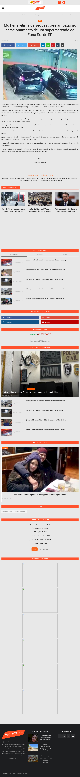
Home (10, 15)
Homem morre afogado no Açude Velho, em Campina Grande (40, 495)
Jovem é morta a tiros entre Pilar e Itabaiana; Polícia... (45, 737)
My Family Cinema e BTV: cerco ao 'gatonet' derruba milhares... (40, 210)
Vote (34, 549)
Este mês (40, 254)
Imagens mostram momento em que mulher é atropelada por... (46, 298)
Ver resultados (43, 549)
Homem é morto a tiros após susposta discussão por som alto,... (46, 260)
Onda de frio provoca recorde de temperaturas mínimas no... (13, 210)
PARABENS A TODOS (41, 543)
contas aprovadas (20, 512)
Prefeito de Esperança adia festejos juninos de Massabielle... (45, 748)
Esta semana (14, 254)
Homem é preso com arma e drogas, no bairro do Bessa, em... (46, 269)
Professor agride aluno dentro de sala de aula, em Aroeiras (46, 759)
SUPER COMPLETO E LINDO (41, 536)
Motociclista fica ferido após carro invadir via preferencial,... (45, 279)
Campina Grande (7, 512)
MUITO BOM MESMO (41, 528)
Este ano (65, 254)
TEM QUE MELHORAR (41, 532)
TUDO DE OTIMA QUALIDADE (41, 539)
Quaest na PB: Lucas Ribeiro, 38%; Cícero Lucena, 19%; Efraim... (46, 420)
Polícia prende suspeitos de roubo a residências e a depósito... (46, 289)
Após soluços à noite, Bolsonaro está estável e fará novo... (66, 210)
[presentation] (71, 450)
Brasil (15, 15)
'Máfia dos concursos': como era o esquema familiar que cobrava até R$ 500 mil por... (20, 179)
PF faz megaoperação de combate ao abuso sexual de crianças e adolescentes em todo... (59, 179)
